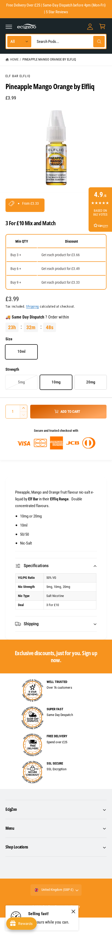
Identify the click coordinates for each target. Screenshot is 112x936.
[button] (9, 26)
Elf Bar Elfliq (17, 76)
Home (14, 59)
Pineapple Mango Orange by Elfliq (49, 59)
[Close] (73, 911)
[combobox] (69, 41)
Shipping (32, 306)
